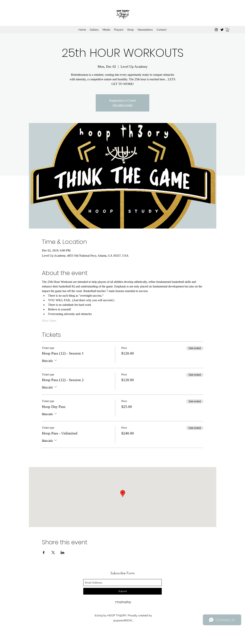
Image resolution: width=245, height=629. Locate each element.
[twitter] (222, 30)
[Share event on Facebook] (44, 552)
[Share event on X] (53, 552)
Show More (49, 320)
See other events (122, 105)
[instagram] (216, 30)
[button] (227, 30)
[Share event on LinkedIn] (62, 552)
